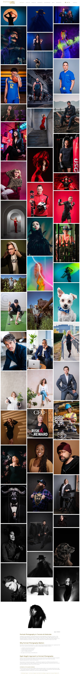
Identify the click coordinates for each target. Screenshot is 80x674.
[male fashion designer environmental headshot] (13, 351)
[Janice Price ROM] (40, 423)
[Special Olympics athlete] (40, 200)
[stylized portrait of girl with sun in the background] (13, 16)
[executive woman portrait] (66, 341)
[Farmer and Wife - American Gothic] (13, 283)
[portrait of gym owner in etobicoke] (40, 88)
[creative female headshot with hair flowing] (66, 521)
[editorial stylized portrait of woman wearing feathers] (40, 237)
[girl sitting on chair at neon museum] (13, 141)
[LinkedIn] (67, 2)
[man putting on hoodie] (13, 257)
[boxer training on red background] (66, 207)
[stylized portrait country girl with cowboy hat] (40, 19)
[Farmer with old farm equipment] (40, 310)
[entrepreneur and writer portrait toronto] (13, 390)
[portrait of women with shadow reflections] (13, 427)
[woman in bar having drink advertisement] (13, 112)
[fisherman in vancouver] (66, 113)
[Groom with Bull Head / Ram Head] (13, 504)
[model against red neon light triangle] (66, 181)
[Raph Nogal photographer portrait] (66, 457)
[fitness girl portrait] (40, 60)
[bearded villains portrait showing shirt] (40, 492)
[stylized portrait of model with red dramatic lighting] (40, 165)
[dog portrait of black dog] (66, 547)
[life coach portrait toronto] (40, 389)
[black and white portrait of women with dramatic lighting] (40, 612)
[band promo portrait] (13, 180)
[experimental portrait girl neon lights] (40, 273)
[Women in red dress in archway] (13, 220)
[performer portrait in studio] (40, 42)
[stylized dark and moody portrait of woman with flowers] (13, 464)
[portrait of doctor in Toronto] (66, 76)
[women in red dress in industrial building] (40, 127)
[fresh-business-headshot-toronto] (66, 381)
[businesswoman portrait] (66, 494)
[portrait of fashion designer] (40, 531)
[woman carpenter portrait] (66, 420)
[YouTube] (69, 2)
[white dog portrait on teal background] (66, 302)
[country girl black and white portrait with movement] (40, 564)
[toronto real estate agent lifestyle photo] (40, 350)
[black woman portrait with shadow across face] (13, 543)
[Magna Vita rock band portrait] (66, 14)
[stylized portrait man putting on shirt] (40, 586)
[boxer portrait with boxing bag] (66, 153)
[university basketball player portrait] (13, 84)
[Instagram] (65, 2)
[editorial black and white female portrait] (66, 584)
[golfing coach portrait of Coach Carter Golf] (13, 312)
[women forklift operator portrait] (66, 243)
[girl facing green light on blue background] (66, 272)
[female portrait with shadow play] (13, 45)
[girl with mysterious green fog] (66, 41)
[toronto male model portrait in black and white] (13, 582)
